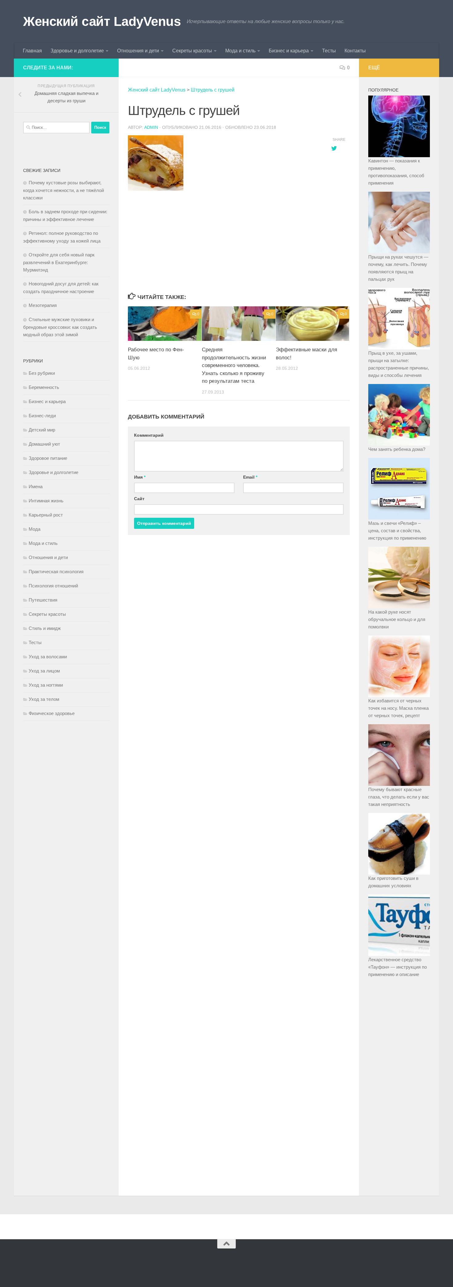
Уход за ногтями (46, 685)
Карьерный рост (46, 514)
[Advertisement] (223, 242)
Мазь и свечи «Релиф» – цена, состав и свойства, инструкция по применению (397, 531)
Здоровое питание (48, 458)
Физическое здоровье (52, 713)
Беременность (44, 387)
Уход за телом (44, 699)
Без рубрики (42, 373)
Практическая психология (56, 571)
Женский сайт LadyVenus (102, 21)
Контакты (355, 50)
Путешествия (43, 600)
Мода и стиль (240, 50)
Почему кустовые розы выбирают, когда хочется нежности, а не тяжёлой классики (63, 190)
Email (250, 477)
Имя (139, 477)
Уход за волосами (48, 656)
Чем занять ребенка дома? (396, 449)
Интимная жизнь (46, 500)
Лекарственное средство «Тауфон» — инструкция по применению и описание (397, 967)
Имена (36, 486)
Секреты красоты (192, 50)
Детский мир (42, 429)
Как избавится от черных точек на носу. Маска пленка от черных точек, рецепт (398, 708)
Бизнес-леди (42, 415)
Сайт (139, 498)
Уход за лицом (44, 670)
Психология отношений (53, 585)
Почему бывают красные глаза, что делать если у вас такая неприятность (398, 797)
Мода (34, 529)
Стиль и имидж (45, 628)
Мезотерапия (43, 305)
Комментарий (149, 435)
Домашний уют (44, 444)
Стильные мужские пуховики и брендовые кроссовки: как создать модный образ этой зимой (60, 327)
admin (151, 127)
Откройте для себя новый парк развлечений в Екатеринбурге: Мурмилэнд (59, 262)
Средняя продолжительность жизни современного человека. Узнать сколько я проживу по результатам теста (234, 365)
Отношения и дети (138, 50)
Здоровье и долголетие (77, 50)
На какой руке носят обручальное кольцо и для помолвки (396, 619)
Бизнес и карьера (289, 50)
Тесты (329, 50)
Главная (32, 50)
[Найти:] (56, 127)
